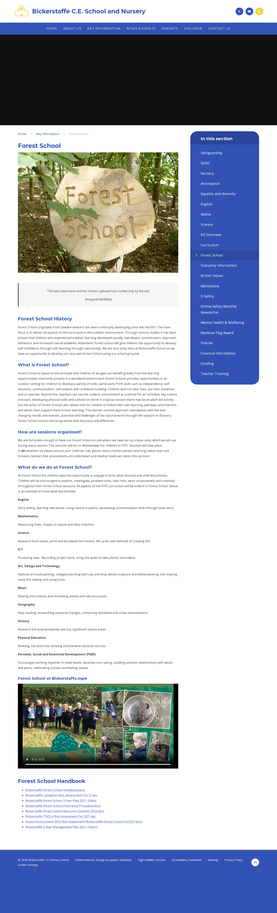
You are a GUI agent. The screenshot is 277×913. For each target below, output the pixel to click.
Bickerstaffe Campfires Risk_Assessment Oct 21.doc (61, 795)
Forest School (78, 134)
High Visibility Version (151, 860)
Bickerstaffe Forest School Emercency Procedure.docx (63, 806)
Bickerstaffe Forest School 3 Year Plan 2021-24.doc (60, 801)
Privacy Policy (233, 860)
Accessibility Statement (187, 860)
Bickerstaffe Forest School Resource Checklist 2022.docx (64, 811)
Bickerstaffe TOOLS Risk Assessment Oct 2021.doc (60, 816)
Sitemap (213, 860)
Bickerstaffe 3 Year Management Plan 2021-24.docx (61, 827)
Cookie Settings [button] (28, 865)
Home (22, 134)
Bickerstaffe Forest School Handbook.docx (55, 790)
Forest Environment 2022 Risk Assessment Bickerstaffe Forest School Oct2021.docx (83, 822)
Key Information (47, 134)
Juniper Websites (121, 860)
